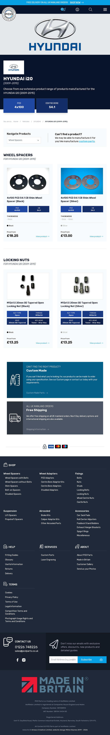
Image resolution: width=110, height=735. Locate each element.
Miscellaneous (83, 535)
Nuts (79, 482)
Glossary (9, 560)
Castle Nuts (82, 502)
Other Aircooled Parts (51, 523)
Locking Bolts (83, 490)
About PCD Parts (85, 555)
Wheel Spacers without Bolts (18, 482)
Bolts (79, 478)
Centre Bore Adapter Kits (52, 482)
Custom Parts (47, 555)
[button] (90, 9)
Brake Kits (45, 515)
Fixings (79, 473)
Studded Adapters (49, 490)
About (84, 547)
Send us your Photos (86, 569)
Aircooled (44, 511)
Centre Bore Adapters (51, 486)
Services (51, 547)
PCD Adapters (47, 478)
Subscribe (86, 659)
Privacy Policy (11, 597)
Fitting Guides (11, 555)
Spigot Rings (83, 531)
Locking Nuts (83, 494)
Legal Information (13, 606)
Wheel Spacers (11, 473)
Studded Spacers (13, 494)
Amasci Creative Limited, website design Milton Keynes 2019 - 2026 (60, 730)
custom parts (87, 141)
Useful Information (14, 564)
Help (12, 547)
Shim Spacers (11, 486)
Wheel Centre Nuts (85, 498)
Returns (9, 569)
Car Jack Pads (83, 515)
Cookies (8, 592)
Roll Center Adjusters (86, 519)
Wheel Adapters (48, 473)
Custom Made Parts (35, 393)
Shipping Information (36, 429)
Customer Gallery (85, 564)
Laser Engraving (48, 560)
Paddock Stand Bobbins (88, 523)
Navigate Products (19, 133)
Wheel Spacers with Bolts (17, 478)
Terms (13, 584)
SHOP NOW (75, 2)
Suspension (10, 511)
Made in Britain (83, 560)
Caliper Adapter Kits (50, 519)
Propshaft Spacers (14, 519)
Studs (79, 486)
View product (41, 236)
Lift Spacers (11, 515)
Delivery (9, 573)
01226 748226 (26, 647)
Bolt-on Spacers (12, 490)
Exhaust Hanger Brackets (89, 527)
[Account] (77, 9)
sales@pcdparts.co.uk (26, 651)
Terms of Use (11, 602)
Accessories (82, 511)
